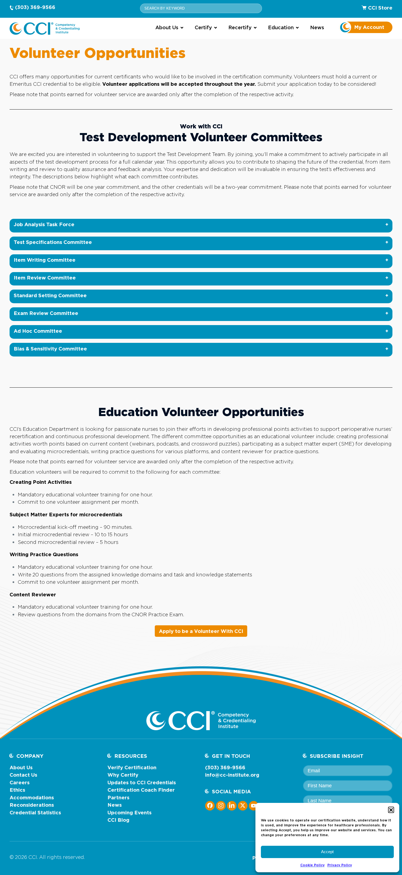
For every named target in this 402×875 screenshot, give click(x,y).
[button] (391, 809)
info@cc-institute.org (232, 775)
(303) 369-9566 (35, 7)
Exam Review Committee (46, 313)
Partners (118, 797)
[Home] (45, 28)
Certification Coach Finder (141, 790)
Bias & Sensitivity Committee (50, 349)
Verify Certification (131, 767)
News (114, 805)
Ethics (17, 790)
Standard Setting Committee (50, 295)
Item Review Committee (45, 278)
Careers (20, 782)
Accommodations (32, 797)
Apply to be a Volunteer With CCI (201, 631)
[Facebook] (210, 805)
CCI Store (380, 8)
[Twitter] (242, 805)
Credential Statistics (35, 812)
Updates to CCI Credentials (141, 782)
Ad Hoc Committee (38, 331)
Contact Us (23, 775)
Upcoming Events (129, 812)
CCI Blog (118, 820)
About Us (21, 767)
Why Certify (122, 775)
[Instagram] (221, 805)
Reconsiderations (32, 805)
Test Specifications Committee (53, 242)
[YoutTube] (253, 805)
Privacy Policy (339, 865)
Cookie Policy (312, 865)
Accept (327, 851)
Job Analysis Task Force (44, 224)
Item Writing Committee (44, 260)
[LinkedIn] (232, 805)
